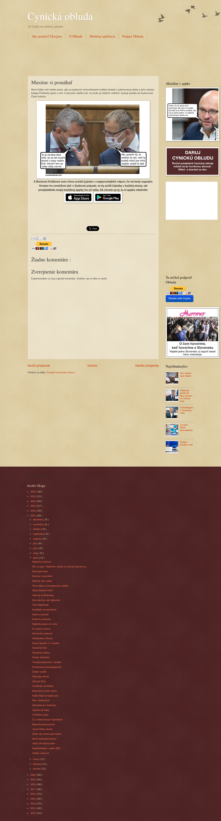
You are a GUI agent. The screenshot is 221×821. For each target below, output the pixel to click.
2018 (33, 784)
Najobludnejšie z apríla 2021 (46, 748)
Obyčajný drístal (40, 676)
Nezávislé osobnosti (42, 633)
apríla (36, 557)
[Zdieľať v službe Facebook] (44, 238)
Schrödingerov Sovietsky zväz (186, 410)
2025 (33, 496)
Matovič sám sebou (42, 581)
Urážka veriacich (40, 753)
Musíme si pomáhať (42, 576)
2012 (33, 813)
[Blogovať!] (37, 238)
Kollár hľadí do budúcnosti (45, 695)
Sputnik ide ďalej (40, 710)
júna (35, 548)
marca (36, 759)
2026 (33, 491)
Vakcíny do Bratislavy (43, 595)
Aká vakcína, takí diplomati (46, 600)
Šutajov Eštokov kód (186, 443)
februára (37, 764)
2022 (33, 510)
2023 (33, 506)
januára (37, 768)
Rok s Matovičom (41, 700)
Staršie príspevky (147, 365)
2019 (33, 779)
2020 (33, 775)
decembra (38, 519)
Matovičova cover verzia (44, 691)
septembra (38, 534)
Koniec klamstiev (41, 657)
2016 (33, 794)
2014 (33, 803)
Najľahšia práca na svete (44, 624)
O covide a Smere (41, 629)
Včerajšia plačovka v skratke (46, 662)
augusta (37, 538)
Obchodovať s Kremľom (44, 705)
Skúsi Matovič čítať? (42, 590)
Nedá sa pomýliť (40, 614)
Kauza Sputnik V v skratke (45, 643)
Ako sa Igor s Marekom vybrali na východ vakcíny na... (60, 566)
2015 (33, 798)
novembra (38, 524)
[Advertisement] (90, 57)
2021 (33, 515)
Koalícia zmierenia (41, 619)
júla (35, 543)
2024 (33, 501)
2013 (33, 808)
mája (36, 553)
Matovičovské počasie (43, 724)
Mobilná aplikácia (102, 36)
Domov (92, 365)
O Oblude (76, 36)
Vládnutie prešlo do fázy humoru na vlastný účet (186, 395)
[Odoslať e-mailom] (33, 238)
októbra (37, 529)
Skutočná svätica (41, 652)
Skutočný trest (39, 648)
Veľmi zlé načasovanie (43, 743)
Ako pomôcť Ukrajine (47, 36)
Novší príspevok (39, 365)
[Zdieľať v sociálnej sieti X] (40, 238)
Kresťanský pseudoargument (46, 667)
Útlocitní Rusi (39, 681)
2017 (33, 789)
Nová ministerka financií (44, 738)
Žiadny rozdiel (39, 671)
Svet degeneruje (40, 605)
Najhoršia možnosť (41, 561)
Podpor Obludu (132, 36)
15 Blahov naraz (40, 714)
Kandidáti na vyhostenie (44, 609)
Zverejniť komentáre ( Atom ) (61, 372)
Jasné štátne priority (42, 729)
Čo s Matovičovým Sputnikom (47, 719)
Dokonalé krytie (40, 571)
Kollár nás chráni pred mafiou (46, 734)
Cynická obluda (60, 16)
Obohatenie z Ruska (42, 638)
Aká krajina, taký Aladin (186, 374)
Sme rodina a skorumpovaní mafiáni (50, 586)
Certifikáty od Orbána (43, 686)
